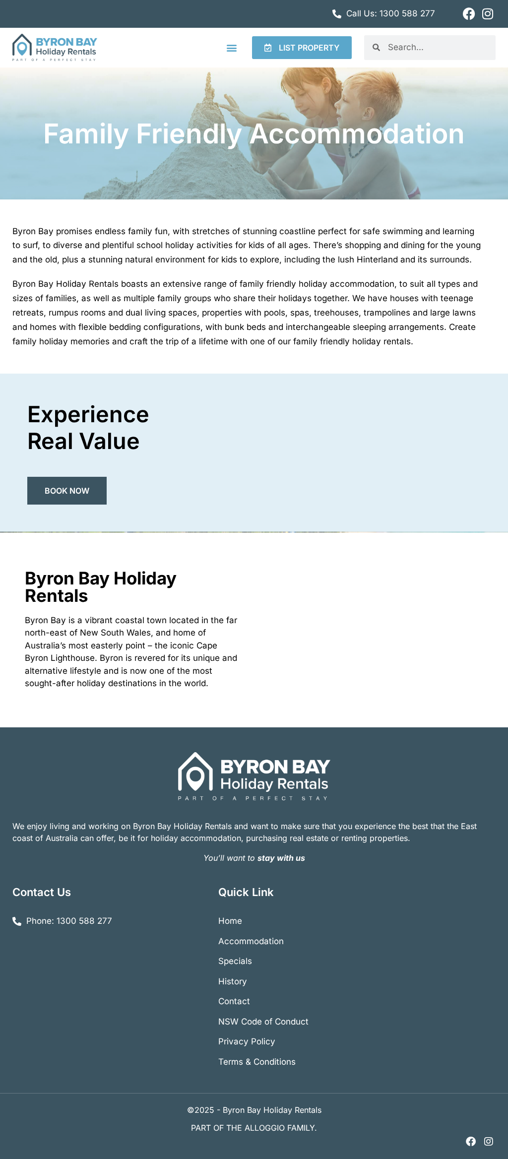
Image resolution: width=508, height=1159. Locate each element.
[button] (231, 47)
